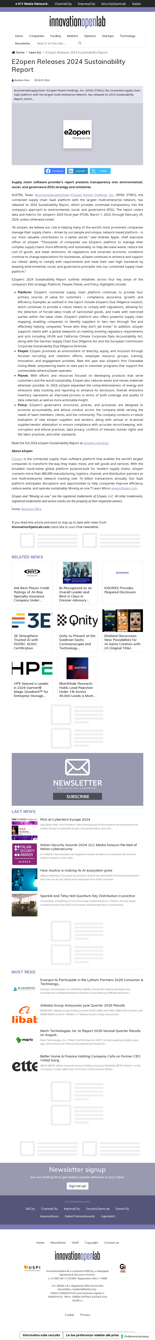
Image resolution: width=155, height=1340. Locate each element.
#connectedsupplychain (52, 195)
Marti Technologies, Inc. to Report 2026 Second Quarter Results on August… (90, 1033)
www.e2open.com (124, 488)
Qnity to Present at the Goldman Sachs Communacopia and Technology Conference (77, 644)
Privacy (85, 1315)
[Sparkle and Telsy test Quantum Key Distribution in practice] (24, 905)
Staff (75, 1242)
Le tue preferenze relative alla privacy (94, 1335)
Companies (36, 36)
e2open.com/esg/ (96, 443)
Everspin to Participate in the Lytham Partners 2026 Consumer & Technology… (91, 982)
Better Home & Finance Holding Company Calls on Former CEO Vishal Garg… (90, 1058)
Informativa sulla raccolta (41, 1335)
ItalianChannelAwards (80, 1216)
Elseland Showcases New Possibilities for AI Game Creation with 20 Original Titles (122, 642)
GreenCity (122, 1208)
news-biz (35, 52)
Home (19, 36)
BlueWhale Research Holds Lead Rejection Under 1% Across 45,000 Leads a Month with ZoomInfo (77, 691)
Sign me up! (77, 1186)
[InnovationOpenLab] (77, 22)
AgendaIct (108, 1216)
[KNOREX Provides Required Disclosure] (122, 572)
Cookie (69, 1315)
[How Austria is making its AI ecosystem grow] (24, 879)
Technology (128, 36)
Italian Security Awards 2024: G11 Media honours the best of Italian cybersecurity (88, 847)
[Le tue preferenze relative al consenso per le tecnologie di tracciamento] (135, 1336)
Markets (72, 36)
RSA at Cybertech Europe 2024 (65, 819)
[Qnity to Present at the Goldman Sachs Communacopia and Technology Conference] (77, 620)
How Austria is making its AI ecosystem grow (76, 870)
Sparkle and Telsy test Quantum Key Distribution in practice (87, 896)
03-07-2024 (43, 80)
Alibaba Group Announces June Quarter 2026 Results (82, 1005)
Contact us (111, 1242)
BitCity (30, 1208)
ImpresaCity (86, 4)
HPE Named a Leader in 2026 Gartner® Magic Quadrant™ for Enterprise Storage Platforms (31, 691)
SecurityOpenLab (113, 4)
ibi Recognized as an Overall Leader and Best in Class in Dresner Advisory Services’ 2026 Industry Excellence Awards (75, 600)
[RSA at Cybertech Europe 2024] (24, 828)
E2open (17, 459)
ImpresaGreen (49, 1216)
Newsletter (22, 43)
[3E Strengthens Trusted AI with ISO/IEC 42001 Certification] (32, 620)
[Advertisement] (80, 1148)
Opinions (90, 36)
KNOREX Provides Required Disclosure (120, 590)
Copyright (91, 1242)
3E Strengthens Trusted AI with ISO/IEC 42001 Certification (26, 642)
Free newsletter (87, 527)
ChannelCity (63, 4)
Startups (108, 36)
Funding (55, 36)
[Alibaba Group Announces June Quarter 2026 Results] (24, 1014)
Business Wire (21, 80)
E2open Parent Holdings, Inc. (93, 195)
